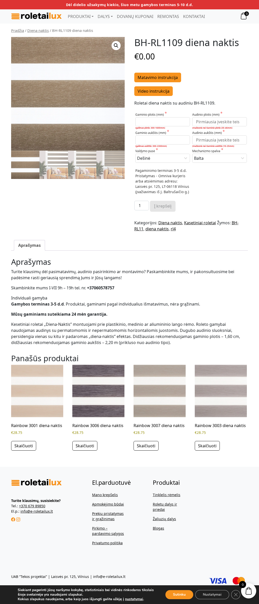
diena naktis (157, 229)
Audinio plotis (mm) (206, 114)
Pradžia (17, 30)
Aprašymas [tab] (29, 245)
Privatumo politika (107, 542)
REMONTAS (168, 16)
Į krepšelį (162, 206)
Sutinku (179, 594)
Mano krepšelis (105, 494)
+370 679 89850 (32, 506)
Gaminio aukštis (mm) (151, 133)
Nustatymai (212, 594)
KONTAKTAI (194, 16)
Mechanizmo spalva (206, 151)
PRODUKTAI (79, 16)
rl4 (173, 229)
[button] (116, 45)
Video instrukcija (153, 91)
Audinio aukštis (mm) (207, 133)
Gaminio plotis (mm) (150, 114)
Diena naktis (38, 30)
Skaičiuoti (23, 446)
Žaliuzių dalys (164, 518)
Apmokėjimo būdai (108, 504)
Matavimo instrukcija (158, 77)
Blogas (158, 528)
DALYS (104, 16)
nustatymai (134, 599)
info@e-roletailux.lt (36, 511)
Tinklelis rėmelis (166, 494)
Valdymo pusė (145, 151)
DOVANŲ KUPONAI (135, 16)
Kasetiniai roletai (200, 223)
